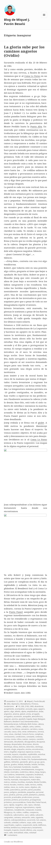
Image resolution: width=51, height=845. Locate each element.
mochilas (21, 782)
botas (34, 724)
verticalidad (18, 832)
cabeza (41, 724)
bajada (29, 719)
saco (27, 815)
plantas (42, 795)
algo (12, 711)
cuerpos (32, 739)
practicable (16, 797)
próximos (8, 802)
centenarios (32, 731)
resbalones (8, 810)
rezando (38, 810)
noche (21, 787)
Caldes (18, 726)
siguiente (39, 817)
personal (39, 792)
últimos (29, 830)
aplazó (22, 714)
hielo (6, 767)
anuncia (16, 714)
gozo (42, 762)
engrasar (21, 752)
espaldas (23, 754)
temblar (7, 827)
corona (7, 739)
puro (6, 805)
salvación (39, 815)
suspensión (27, 825)
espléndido (32, 754)
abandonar (38, 706)
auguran (7, 719)
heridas (41, 764)
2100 (27, 706)
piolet (41, 422)
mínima (14, 782)
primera (15, 800)
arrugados (8, 716)
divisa (15, 747)
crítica (19, 739)
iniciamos (16, 769)
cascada (7, 731)
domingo (39, 747)
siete (33, 817)
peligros (13, 792)
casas (40, 729)
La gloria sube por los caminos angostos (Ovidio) (24, 51)
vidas (26, 832)
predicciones (27, 797)
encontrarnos (37, 749)
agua (35, 709)
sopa (29, 822)
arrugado (36, 714)
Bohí (29, 724)
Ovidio (6, 789)
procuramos (24, 800)
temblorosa (16, 827)
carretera (33, 729)
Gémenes (15, 762)
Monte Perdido (40, 782)
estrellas (7, 757)
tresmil (22, 830)
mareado (14, 779)
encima (28, 749)
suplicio (18, 825)
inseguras (39, 769)
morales (13, 784)
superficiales (9, 825)
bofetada (23, 724)
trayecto (15, 830)
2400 (32, 706)
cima (6, 734)
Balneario (8, 721)
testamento (37, 827)
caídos (12, 726)
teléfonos (42, 825)
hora (11, 767)
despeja (7, 744)
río (14, 812)
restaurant (29, 810)
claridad (17, 734)
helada (20, 764)
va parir (40, 830)
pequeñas (31, 792)
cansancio (25, 729)
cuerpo (25, 739)
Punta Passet (16, 612)
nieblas (7, 787)
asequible (27, 716)
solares (43, 820)
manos (31, 777)
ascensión (18, 716)
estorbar (41, 754)
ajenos (6, 711)
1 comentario (12, 835)
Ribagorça (8, 812)
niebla (39, 784)
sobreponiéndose (18, 820)
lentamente (20, 774)
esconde (7, 754)
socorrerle (31, 820)
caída (6, 726)
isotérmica (24, 772)
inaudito (35, 767)
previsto (7, 800)
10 (19, 706)
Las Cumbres (9, 774)
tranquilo (7, 830)
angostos (8, 714)
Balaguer (41, 719)
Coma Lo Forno (32, 76)
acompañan (20, 709)
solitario (22, 822)
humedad (17, 767)
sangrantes (8, 817)
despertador (16, 744)
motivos (20, 784)
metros (7, 782)
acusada (29, 709)
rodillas (26, 812)
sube (34, 822)
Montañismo (25, 704)
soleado (7, 822)
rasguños (19, 805)
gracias (7, 764)
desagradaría (30, 742)
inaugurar (8, 769)
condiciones (21, 736)
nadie (27, 784)
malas (17, 777)
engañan (13, 752)
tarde (35, 825)
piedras (12, 795)
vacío (6, 832)
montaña (29, 782)
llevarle (12, 777)
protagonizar (35, 800)
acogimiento (9, 709)
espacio (15, 754)
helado (34, 764)
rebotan (37, 805)
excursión (36, 757)
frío (29, 759)
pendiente (22, 792)
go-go (37, 762)
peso (6, 795)
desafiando (19, 742)
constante (30, 736)
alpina (23, 711)
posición (7, 797)
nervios (33, 784)
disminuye (8, 747)
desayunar (40, 742)
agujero (41, 709)
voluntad (32, 832)
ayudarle (22, 719)
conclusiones (9, 736)
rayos (30, 805)
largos (43, 772)
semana (17, 817)
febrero (7, 759)
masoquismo (24, 779)
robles (19, 812)
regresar (18, 807)
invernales (14, 772)
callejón (25, 726)
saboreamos (18, 815)
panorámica (15, 789)
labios (31, 772)
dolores (22, 747)
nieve (13, 787)
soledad (15, 822)
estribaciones (17, 757)
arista (28, 714)
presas (36, 797)
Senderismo (9, 706)
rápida (11, 805)
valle (11, 832)
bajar (35, 719)
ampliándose (32, 711)
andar (41, 711)
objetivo (33, 787)
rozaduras (8, 815)
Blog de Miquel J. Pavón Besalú (17, 21)
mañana (24, 777)
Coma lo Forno (28, 734)
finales (24, 759)
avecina (15, 719)
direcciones (27, 744)
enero (6, 752)
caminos (7, 729)
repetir (38, 807)
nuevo (27, 787)
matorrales (35, 779)
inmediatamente (27, 769)
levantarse (39, 774)
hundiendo (26, 767)
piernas (19, 795)
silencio (7, 820)
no (17, 787)
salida (32, 815)
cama (31, 726)
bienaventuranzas (11, 724)
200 (22, 706)
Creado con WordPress (13, 842)
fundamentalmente (39, 759)
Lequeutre (30, 774)
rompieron (34, 812)
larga (37, 772)
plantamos (33, 795)
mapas (38, 777)
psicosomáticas (19, 802)
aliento (17, 711)
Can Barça (16, 729)
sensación (26, 817)
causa (14, 731)
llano (6, 777)
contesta (38, 736)
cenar (24, 731)
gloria (31, 762)
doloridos (30, 747)
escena (37, 752)
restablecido (19, 810)
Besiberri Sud (18, 721)
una (34, 830)
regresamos (9, 807)
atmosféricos (37, 716)
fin (20, 759)
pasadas (37, 789)
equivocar (29, 752)
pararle (24, 789)
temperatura (26, 827)
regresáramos (29, 807)
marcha (7, 779)
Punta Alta (36, 126)
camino (37, 726)
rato (25, 805)
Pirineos (35, 704)
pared (30, 789)
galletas (7, 762)
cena (19, 731)
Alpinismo (15, 704)
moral (6, 784)
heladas (27, 764)
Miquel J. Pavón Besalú (36, 701)
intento (7, 772)
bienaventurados (31, 721)
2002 (8, 704)
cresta (13, 739)
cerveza (41, 731)
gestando (24, 762)
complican (39, 734)
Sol (37, 820)
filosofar (14, 759)
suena (39, 822)
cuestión (40, 739)
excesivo (27, 757)
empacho (21, 749)
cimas (11, 734)
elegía (13, 749)
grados (14, 764)
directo (36, 744)
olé (39, 787)
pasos (6, 792)
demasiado (8, 742)
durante (7, 749)
